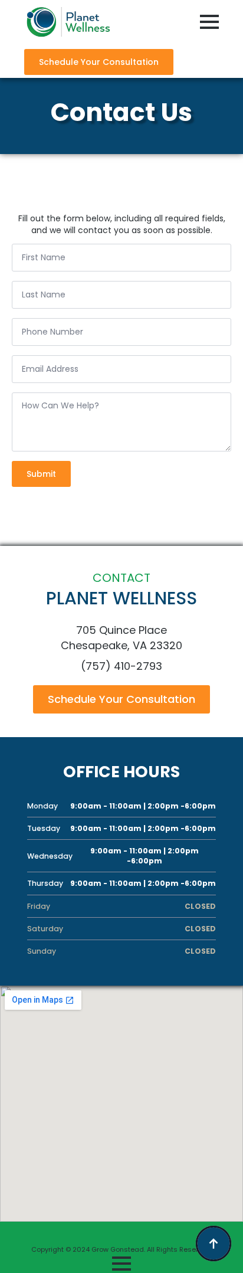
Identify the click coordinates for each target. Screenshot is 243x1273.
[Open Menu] (209, 21)
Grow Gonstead (117, 1249)
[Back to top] (213, 1243)
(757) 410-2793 (121, 666)
